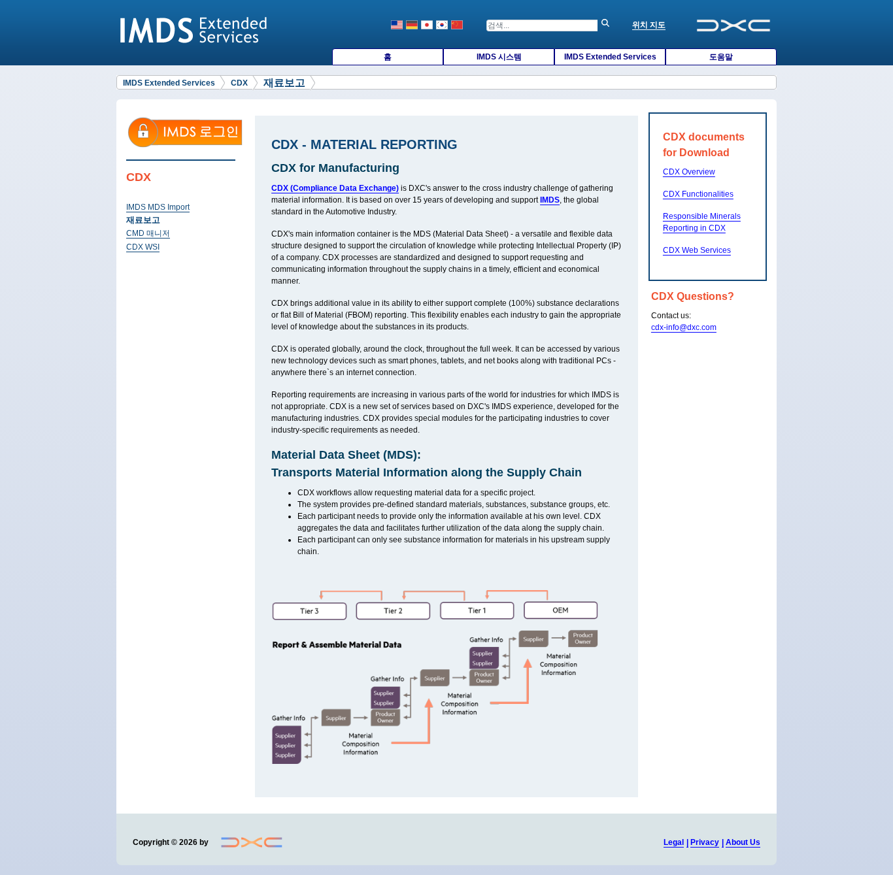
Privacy (704, 842)
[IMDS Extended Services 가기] (194, 29)
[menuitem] (387, 56)
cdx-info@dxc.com (683, 327)
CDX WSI (143, 247)
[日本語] (427, 24)
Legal (674, 842)
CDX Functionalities (698, 194)
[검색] (609, 25)
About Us (743, 842)
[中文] (457, 24)
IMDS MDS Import (158, 207)
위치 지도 (649, 24)
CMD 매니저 (148, 233)
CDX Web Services (697, 250)
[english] (397, 24)
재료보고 (143, 220)
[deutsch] (412, 24)
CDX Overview (689, 171)
